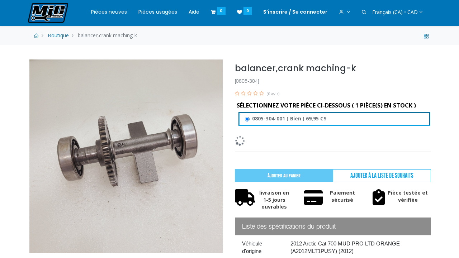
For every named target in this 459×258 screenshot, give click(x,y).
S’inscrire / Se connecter (295, 11)
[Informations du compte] (344, 12)
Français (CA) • (395, 12)
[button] (382, 175)
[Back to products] (426, 35)
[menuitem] (109, 12)
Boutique (58, 35)
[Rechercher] (364, 12)
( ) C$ (289, 118)
